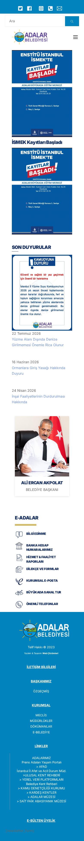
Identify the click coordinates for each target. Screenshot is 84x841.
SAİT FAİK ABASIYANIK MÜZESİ (43, 801)
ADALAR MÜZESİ (42, 797)
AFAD (43, 766)
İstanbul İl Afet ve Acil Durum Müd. (41, 771)
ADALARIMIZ (41, 758)
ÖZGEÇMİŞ (41, 691)
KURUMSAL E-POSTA (42, 580)
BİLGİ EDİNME (36, 533)
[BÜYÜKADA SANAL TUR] (19, 596)
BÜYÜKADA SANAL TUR (43, 592)
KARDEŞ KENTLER (42, 792)
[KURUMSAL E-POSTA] (19, 584)
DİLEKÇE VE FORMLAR (42, 569)
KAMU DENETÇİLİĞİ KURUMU (43, 788)
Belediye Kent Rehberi (41, 784)
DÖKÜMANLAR (41, 726)
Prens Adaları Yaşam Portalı (41, 762)
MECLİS (41, 715)
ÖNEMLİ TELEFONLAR (42, 604)
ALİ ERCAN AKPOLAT (42, 482)
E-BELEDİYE (41, 732)
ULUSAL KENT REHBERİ (42, 775)
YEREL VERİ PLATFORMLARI (43, 779)
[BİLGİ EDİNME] (19, 537)
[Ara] (72, 21)
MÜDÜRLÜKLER (41, 721)
